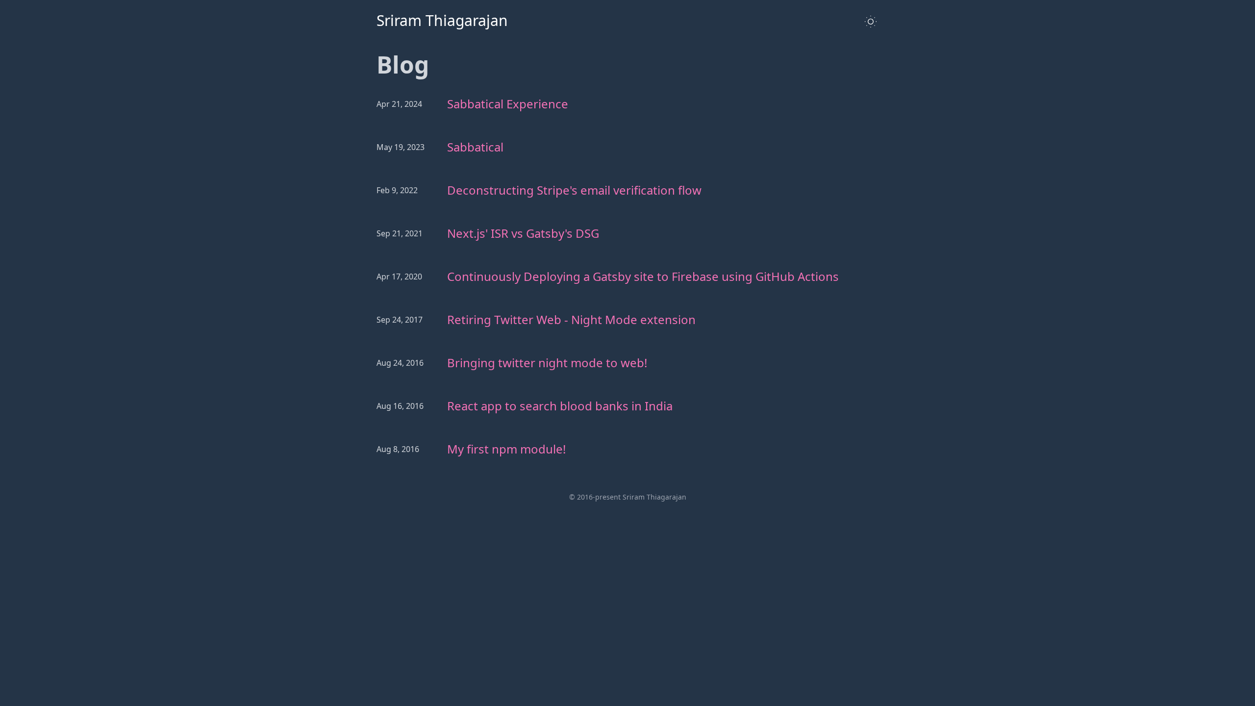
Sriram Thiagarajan (442, 20)
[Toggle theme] (870, 21)
